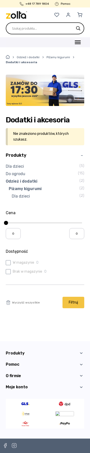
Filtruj (73, 302)
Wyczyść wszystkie (26, 302)
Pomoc (65, 3)
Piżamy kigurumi (58, 57)
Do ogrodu (15, 173)
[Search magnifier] (78, 28)
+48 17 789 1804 (37, 3)
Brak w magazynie (27, 271)
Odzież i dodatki (28, 57)
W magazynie (23, 262)
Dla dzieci (15, 166)
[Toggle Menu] (78, 42)
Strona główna (8, 57)
